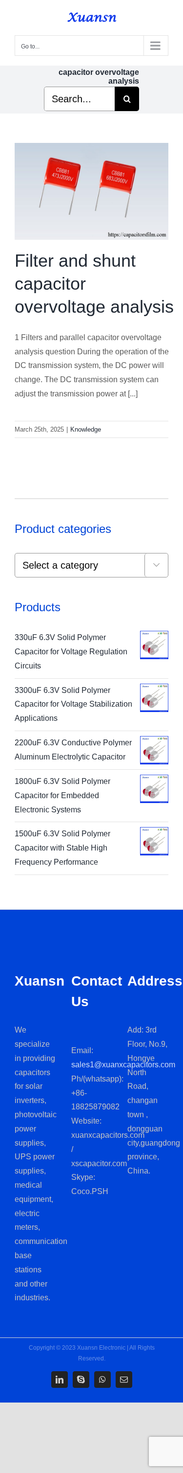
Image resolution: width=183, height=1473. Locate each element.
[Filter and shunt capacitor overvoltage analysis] (91, 191)
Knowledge (85, 429)
